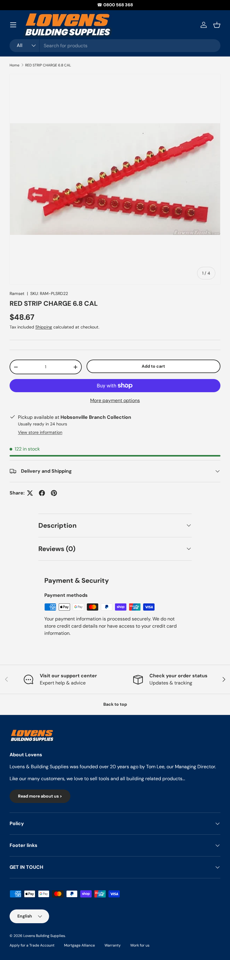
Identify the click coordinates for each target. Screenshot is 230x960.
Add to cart (153, 366)
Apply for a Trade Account (32, 945)
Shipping (43, 327)
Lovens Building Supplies (44, 935)
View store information (40, 432)
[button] (216, 24)
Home (14, 65)
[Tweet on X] (30, 493)
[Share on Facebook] (42, 493)
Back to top (115, 704)
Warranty (113, 945)
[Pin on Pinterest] (54, 493)
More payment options (115, 400)
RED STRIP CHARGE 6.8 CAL (48, 65)
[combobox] (115, 45)
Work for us (139, 945)
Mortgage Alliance (79, 945)
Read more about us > (40, 796)
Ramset (17, 293)
